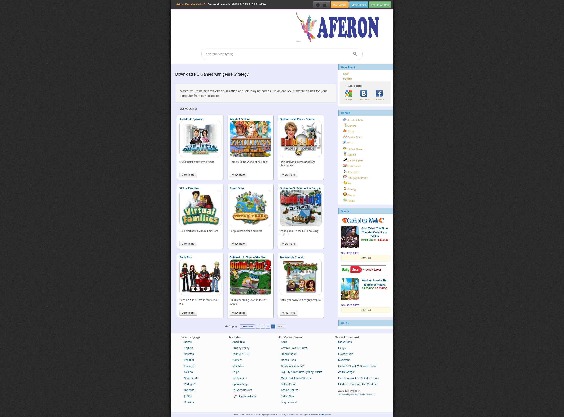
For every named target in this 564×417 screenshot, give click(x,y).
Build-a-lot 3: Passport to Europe (300, 188)
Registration (239, 378)
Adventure (352, 172)
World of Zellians (240, 119)
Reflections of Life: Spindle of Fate (358, 378)
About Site (238, 342)
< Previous (247, 326)
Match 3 (351, 154)
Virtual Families (189, 188)
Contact (237, 360)
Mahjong (351, 125)
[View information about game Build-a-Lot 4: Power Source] (301, 156)
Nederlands (191, 378)
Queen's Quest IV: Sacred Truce (357, 366)
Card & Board (354, 137)
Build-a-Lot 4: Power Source (297, 119)
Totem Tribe (237, 188)
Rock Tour (185, 257)
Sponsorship (240, 384)
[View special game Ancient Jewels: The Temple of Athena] (350, 289)
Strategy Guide (247, 396)
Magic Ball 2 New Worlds (296, 378)
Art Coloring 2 (346, 372)
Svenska (189, 390)
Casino (351, 195)
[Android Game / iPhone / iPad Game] (321, 4)
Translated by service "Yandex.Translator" (357, 394)
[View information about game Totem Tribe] (250, 225)
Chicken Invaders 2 (292, 366)
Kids (349, 183)
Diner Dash (345, 342)
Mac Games (359, 4)
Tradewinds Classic (292, 257)
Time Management (357, 177)
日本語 (188, 396)
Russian (189, 402)
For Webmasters (242, 390)
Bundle (351, 200)
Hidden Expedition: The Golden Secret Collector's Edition (362, 384)
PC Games (339, 4)
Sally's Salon (288, 384)
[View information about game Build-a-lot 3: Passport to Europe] (301, 225)
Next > (281, 326)
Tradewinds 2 (289, 354)
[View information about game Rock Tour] (200, 294)
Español (189, 360)
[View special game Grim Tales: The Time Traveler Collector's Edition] (350, 237)
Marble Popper (355, 160)
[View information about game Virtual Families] (200, 225)
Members (238, 366)
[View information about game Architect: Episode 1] (200, 156)
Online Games (380, 4)
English (188, 348)
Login (346, 73)
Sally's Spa (287, 396)
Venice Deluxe (289, 390)
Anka (284, 342)
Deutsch (189, 354)
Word (350, 143)
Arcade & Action (355, 120)
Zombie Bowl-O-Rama (294, 348)
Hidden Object (354, 149)
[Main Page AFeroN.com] (338, 27)
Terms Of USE (240, 354)
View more (188, 174)
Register (347, 78)
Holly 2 (342, 348)
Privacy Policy (240, 348)
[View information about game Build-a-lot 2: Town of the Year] (250, 294)
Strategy (351, 189)
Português (190, 384)
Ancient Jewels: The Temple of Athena (374, 282)
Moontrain (344, 360)
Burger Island (289, 402)
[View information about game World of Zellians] (250, 156)
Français (189, 366)
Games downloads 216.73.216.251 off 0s (221, 4)
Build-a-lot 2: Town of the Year (248, 257)
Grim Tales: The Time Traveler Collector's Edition (374, 232)
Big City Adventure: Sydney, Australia (303, 372)
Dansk (188, 342)
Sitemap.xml (325, 414)
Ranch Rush (288, 360)
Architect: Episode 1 (192, 119)
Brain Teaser (354, 166)
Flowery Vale (346, 354)
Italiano (188, 372)
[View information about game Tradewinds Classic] (301, 294)
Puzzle (350, 131)
